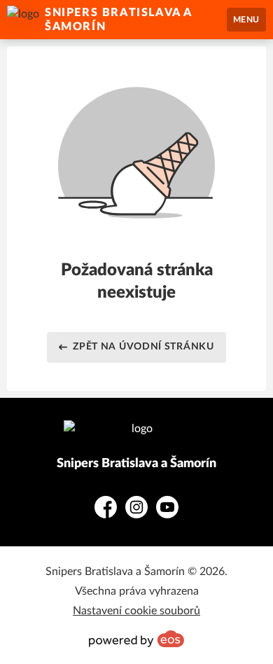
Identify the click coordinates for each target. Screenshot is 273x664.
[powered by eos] (136, 638)
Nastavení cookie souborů (136, 610)
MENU (246, 19)
